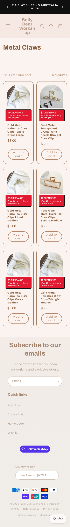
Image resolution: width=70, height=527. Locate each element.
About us (14, 405)
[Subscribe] (57, 381)
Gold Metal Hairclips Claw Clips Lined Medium (17, 215)
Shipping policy (48, 515)
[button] (8, 26)
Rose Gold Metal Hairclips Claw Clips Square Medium (51, 215)
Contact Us (15, 414)
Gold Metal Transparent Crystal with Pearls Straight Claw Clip (51, 132)
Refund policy (31, 509)
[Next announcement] (62, 7)
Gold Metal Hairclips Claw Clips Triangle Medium (51, 297)
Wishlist (13, 432)
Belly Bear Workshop (32, 504)
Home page (16, 423)
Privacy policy (51, 509)
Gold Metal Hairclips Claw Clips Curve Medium (17, 297)
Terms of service (26, 515)
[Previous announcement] (7, 7)
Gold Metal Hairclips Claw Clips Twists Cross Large (17, 130)
